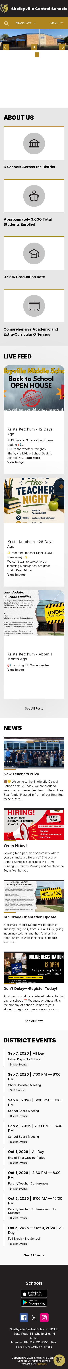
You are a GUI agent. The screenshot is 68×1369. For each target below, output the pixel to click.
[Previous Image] (6, 47)
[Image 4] (37, 54)
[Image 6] (48, 54)
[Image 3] (31, 54)
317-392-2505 (39, 1342)
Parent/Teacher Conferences (28, 1183)
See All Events (34, 1255)
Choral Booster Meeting (24, 1085)
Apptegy (42, 1363)
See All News (34, 1021)
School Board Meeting (23, 1111)
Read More (32, 458)
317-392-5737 (32, 1346)
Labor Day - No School (24, 1059)
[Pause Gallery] (34, 47)
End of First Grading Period (26, 1157)
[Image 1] (19, 54)
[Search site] (6, 23)
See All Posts (34, 708)
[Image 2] (25, 54)
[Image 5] (43, 54)
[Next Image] (62, 47)
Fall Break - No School (24, 1238)
